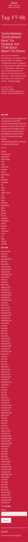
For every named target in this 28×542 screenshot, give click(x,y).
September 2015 (6, 274)
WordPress (17, 535)
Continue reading (14, 81)
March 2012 (5, 366)
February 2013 (5, 338)
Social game (5, 220)
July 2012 (4, 356)
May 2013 (4, 330)
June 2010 (4, 420)
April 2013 (4, 333)
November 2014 (6, 295)
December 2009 (6, 436)
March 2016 (5, 264)
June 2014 (4, 302)
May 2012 (4, 361)
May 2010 (4, 423)
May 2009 (4, 454)
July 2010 (4, 418)
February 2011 (5, 400)
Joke (2, 195)
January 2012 (5, 372)
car (6, 91)
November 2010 (6, 407)
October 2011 (5, 379)
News (3, 208)
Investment (4, 182)
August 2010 (5, 415)
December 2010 (6, 405)
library (3, 200)
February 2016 (5, 266)
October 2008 (5, 472)
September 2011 (6, 382)
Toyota (22, 93)
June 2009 (4, 451)
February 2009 (5, 461)
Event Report (5, 174)
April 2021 (4, 256)
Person (3, 210)
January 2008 (5, 495)
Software (4, 226)
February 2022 (5, 251)
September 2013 (6, 320)
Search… (4, 510)
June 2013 (4, 328)
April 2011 (4, 395)
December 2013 (6, 313)
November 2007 (6, 500)
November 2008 (6, 469)
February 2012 (5, 369)
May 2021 (4, 254)
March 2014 (5, 305)
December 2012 (6, 343)
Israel (2, 187)
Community (4, 167)
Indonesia (4, 179)
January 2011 (5, 402)
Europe (3, 172)
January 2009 (5, 464)
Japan (12, 89)
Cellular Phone (5, 159)
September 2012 (6, 351)
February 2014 (5, 307)
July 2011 (4, 387)
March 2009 (5, 459)
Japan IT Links (5, 192)
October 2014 (5, 297)
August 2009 (5, 446)
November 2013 (6, 315)
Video (3, 238)
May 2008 (4, 484)
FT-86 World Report (17, 91)
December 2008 (6, 466)
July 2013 (4, 325)
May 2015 (4, 279)
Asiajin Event (5, 156)
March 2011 (4, 397)
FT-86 (9, 91)
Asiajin (14, 3)
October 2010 (5, 410)
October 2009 (5, 441)
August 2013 (5, 323)
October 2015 (5, 272)
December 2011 (6, 374)
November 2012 (6, 346)
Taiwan (3, 228)
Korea (3, 197)
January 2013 (5, 341)
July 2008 (4, 479)
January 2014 (5, 310)
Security (3, 213)
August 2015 (5, 277)
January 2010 (5, 433)
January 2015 (5, 289)
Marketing (4, 203)
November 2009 (6, 438)
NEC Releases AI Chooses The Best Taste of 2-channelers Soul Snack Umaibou (12, 136)
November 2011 (6, 377)
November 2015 (6, 269)
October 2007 (5, 502)
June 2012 (4, 359)
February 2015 (5, 287)
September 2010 (6, 413)
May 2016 (4, 261)
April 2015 (4, 282)
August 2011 (5, 384)
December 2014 (6, 292)
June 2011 (4, 390)
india (2, 177)
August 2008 (5, 477)
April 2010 (4, 425)
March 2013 (5, 336)
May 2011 (4, 392)
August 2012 (5, 354)
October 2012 (5, 348)
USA (2, 236)
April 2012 (4, 364)
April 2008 (4, 487)
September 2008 (6, 474)
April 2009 (4, 456)
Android (3, 151)
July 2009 (4, 448)
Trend (3, 233)
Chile (2, 162)
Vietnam (3, 241)
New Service (5, 205)
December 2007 (6, 497)
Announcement (6, 154)
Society (3, 223)
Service (3, 215)
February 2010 (5, 431)
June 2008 (4, 482)
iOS (2, 185)
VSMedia (4, 244)
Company (4, 169)
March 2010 (5, 428)
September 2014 (6, 300)
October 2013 (5, 318)
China (3, 164)
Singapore (4, 218)
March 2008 (5, 489)
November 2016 (6, 259)
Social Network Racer (14, 93)
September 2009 (6, 443)
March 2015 (5, 284)
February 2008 (5, 492)
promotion (4, 93)
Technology (5, 231)
